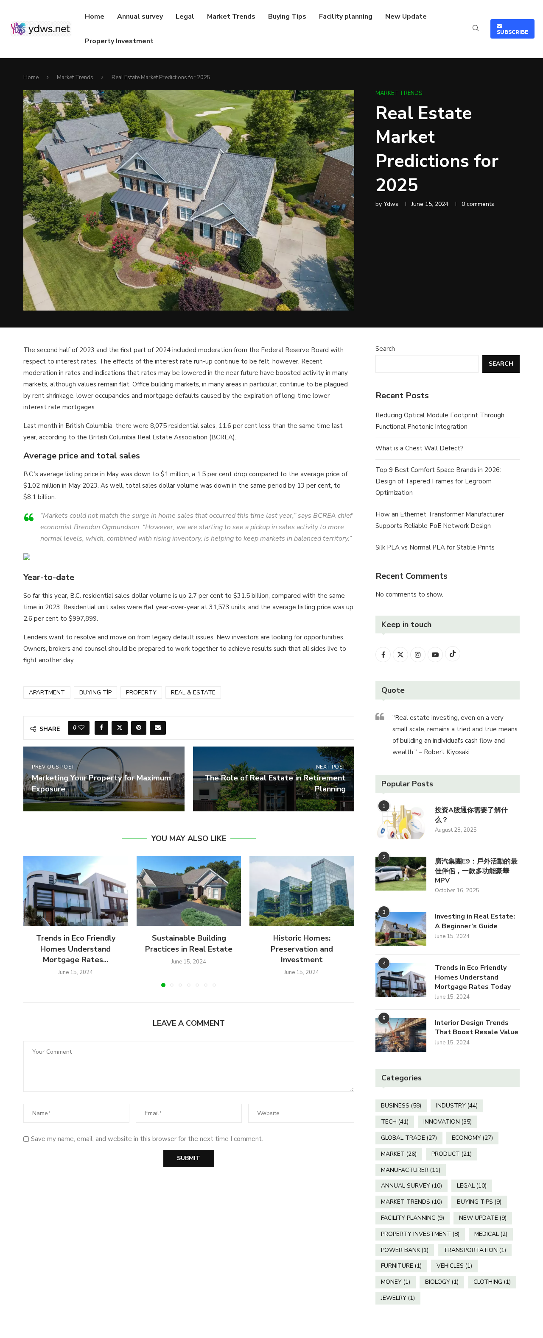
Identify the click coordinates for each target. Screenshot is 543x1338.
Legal (185, 16)
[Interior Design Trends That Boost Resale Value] (400, 1035)
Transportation (474, 1250)
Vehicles (454, 1266)
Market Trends (231, 16)
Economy (472, 1138)
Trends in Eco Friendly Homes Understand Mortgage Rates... (75, 948)
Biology (442, 1282)
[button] (35, 921)
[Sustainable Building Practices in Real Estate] (189, 891)
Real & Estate (193, 692)
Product (451, 1154)
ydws (390, 204)
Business (401, 1106)
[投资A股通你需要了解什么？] (400, 822)
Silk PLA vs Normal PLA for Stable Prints (435, 547)
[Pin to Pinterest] (138, 728)
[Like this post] (81, 728)
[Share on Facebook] (101, 728)
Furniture (401, 1266)
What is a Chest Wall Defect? (419, 448)
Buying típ (95, 692)
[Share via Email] (158, 728)
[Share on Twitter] (120, 728)
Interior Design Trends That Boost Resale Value (476, 1027)
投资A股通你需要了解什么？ (471, 814)
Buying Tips (287, 16)
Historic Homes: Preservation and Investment (302, 948)
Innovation (447, 1122)
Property (141, 692)
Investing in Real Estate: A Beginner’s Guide (475, 921)
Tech (395, 1122)
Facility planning (345, 16)
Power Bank (404, 1250)
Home (94, 16)
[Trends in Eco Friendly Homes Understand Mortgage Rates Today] (75, 891)
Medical (490, 1234)
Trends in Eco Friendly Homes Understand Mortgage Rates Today (473, 977)
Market (399, 1154)
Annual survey (140, 16)
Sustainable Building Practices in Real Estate (188, 943)
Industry (457, 1106)
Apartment (47, 692)
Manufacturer (410, 1170)
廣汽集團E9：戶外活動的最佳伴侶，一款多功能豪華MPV (476, 871)
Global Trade (409, 1138)
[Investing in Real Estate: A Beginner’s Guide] (400, 929)
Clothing (492, 1282)
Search (385, 348)
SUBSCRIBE (512, 28)
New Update (406, 16)
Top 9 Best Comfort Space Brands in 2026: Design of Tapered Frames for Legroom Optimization (438, 481)
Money (395, 1282)
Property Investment (119, 41)
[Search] (475, 29)
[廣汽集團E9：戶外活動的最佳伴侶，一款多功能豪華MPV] (400, 874)
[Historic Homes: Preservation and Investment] (301, 891)
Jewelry (398, 1298)
